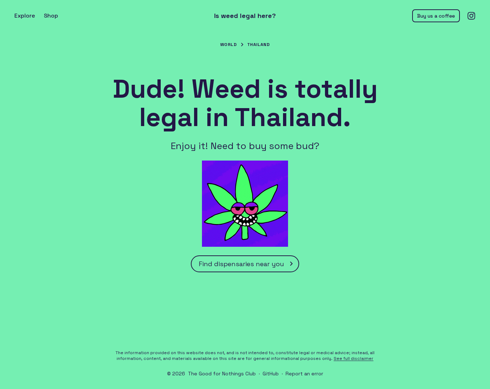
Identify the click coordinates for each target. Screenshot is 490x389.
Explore (24, 15)
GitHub (271, 373)
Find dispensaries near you (241, 264)
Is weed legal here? (245, 16)
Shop (51, 15)
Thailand (258, 44)
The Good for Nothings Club (222, 373)
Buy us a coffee (436, 16)
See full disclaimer (353, 358)
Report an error (304, 373)
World (228, 44)
